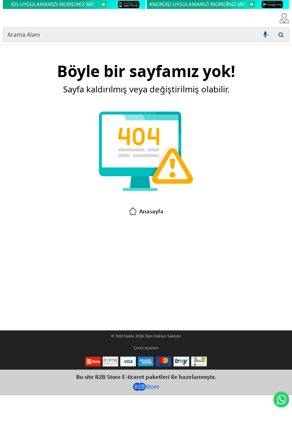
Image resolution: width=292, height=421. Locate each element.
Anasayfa (151, 211)
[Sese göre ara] (265, 34)
